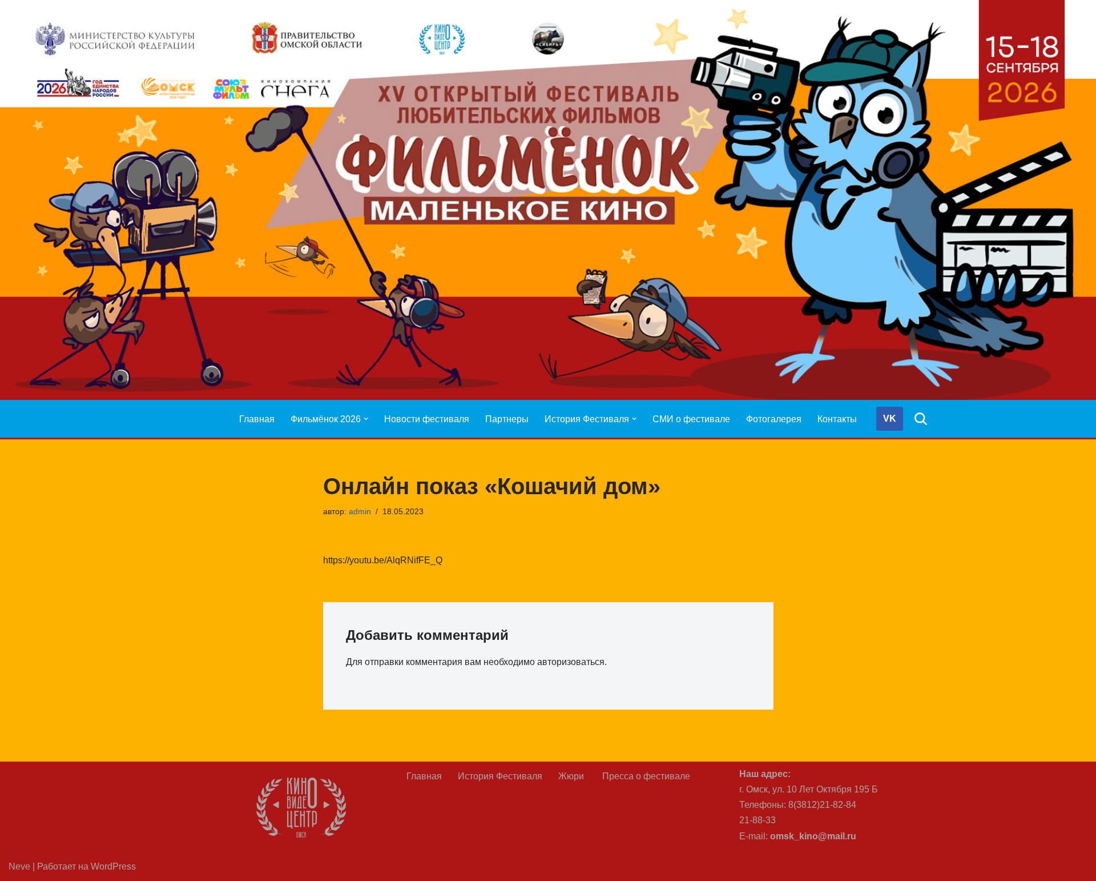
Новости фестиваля (426, 419)
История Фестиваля (500, 776)
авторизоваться (571, 662)
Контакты (837, 419)
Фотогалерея (773, 419)
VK (889, 418)
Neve (19, 866)
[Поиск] (920, 419)
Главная (257, 419)
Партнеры (507, 419)
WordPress (113, 866)
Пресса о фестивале (646, 776)
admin (360, 511)
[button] (366, 419)
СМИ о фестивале (691, 419)
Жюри (572, 776)
